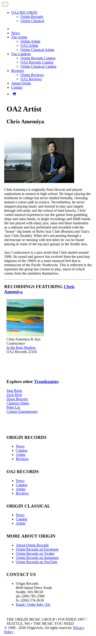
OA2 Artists (29, 45)
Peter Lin (13, 407)
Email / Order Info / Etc (33, 604)
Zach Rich (14, 395)
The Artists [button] (19, 37)
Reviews (22, 459)
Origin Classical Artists (37, 50)
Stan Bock (14, 391)
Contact (17, 87)
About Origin (21, 83)
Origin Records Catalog (38, 58)
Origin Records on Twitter (35, 553)
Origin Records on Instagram (37, 558)
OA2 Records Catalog (37, 62)
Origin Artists (30, 41)
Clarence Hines (18, 403)
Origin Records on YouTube (36, 562)
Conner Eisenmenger (22, 412)
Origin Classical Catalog (38, 66)
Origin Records (32, 17)
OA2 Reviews (31, 79)
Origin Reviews (32, 75)
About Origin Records (32, 545)
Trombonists (46, 381)
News (15, 33)
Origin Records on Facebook (37, 549)
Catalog (21, 450)
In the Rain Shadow (21, 348)
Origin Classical (32, 21)
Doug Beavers (17, 399)
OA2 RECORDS (24, 12)
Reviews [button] (17, 71)
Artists (20, 455)
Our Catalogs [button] (21, 54)
